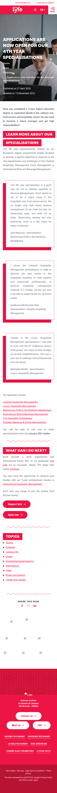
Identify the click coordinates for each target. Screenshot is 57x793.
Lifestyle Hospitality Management (20, 402)
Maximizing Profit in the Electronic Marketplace (27, 410)
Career (9, 556)
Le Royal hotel (44, 751)
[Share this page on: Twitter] (28, 606)
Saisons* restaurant (15, 736)
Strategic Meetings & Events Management (24, 422)
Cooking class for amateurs (20, 751)
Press (9, 570)
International (12, 566)
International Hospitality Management (22, 484)
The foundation (22, 3)
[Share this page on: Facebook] (22, 606)
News (6, 68)
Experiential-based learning (20, 561)
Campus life (12, 552)
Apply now (13, 514)
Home (6, 63)
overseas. (15, 469)
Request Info (15, 504)
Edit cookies (10, 771)
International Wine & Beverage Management (25, 414)
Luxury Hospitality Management (19, 406)
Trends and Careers (16, 579)
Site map (20, 771)
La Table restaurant (18, 744)
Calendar (8, 73)
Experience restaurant (39, 736)
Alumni (9, 542)
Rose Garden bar (39, 744)
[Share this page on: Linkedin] (35, 606)
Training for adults (45, 3)
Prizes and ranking (15, 575)
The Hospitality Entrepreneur (17, 418)
